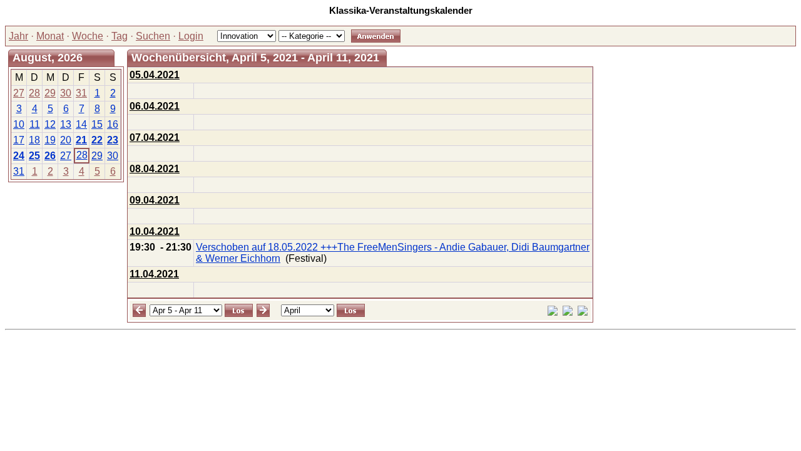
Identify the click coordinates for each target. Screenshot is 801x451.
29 (50, 93)
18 (34, 140)
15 (97, 124)
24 (18, 155)
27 (18, 93)
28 (34, 93)
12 (50, 124)
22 (97, 140)
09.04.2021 (155, 200)
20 (65, 140)
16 (112, 124)
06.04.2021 (155, 106)
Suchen (153, 36)
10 (18, 124)
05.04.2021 (155, 75)
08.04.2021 (155, 168)
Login (190, 36)
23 (112, 140)
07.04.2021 (155, 137)
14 (81, 124)
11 (34, 124)
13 (65, 124)
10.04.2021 (155, 231)
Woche (87, 36)
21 (81, 140)
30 (65, 93)
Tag (119, 36)
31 (81, 93)
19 (50, 140)
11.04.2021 (154, 274)
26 (50, 155)
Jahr (18, 36)
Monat (50, 36)
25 (34, 155)
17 (18, 140)
